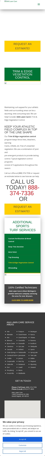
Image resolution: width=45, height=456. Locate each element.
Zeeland (33, 367)
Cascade (9, 349)
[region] (22, 437)
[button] (23, 409)
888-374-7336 (24, 190)
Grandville (21, 340)
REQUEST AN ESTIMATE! (23, 46)
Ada (8, 332)
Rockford (33, 343)
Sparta (32, 349)
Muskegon (33, 332)
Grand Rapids (22, 337)
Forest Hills (10, 373)
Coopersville (11, 361)
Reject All (22, 451)
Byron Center (11, 343)
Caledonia (10, 346)
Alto (8, 337)
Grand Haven (22, 334)
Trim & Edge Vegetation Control (21, 263)
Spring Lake (34, 352)
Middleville (21, 373)
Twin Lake (33, 355)
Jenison (20, 358)
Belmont (9, 340)
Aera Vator (12, 252)
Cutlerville (10, 364)
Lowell (20, 367)
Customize (22, 445)
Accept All (22, 439)
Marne (20, 370)
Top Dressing (13, 257)
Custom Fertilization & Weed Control (19, 239)
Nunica (32, 334)
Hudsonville (22, 352)
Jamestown (21, 355)
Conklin (9, 358)
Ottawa (32, 337)
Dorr (8, 367)
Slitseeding (12, 268)
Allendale (10, 334)
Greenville (21, 343)
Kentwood (21, 364)
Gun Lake (21, 346)
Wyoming (33, 364)
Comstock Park (11, 355)
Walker (32, 358)
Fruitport (21, 332)
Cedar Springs (11, 352)
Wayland (33, 361)
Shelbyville (33, 346)
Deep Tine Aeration (16, 247)
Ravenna (33, 340)
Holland (20, 349)
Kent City (21, 361)
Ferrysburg (10, 370)
